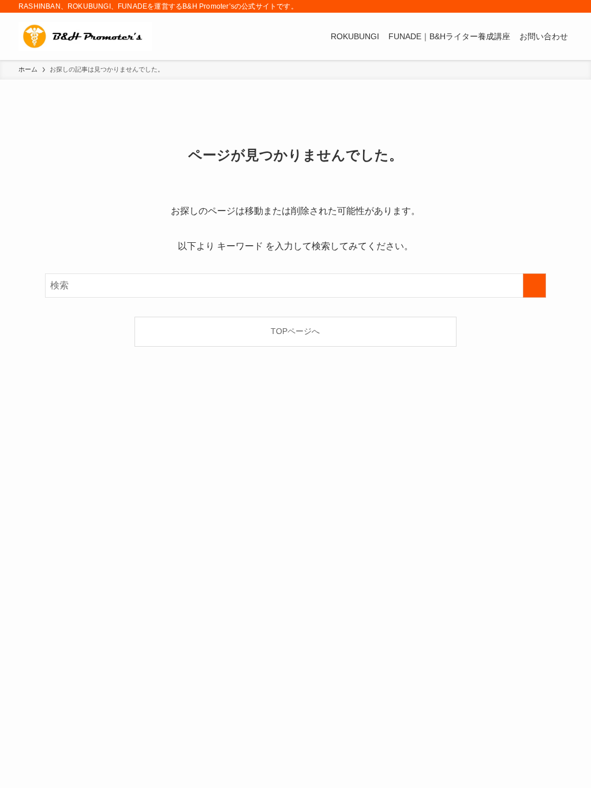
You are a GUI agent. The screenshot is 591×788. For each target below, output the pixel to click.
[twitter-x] (520, 6)
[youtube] (535, 6)
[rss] (550, 6)
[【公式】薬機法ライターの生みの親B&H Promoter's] (85, 36)
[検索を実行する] (534, 285)
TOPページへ (295, 331)
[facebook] (505, 6)
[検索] (565, 6)
